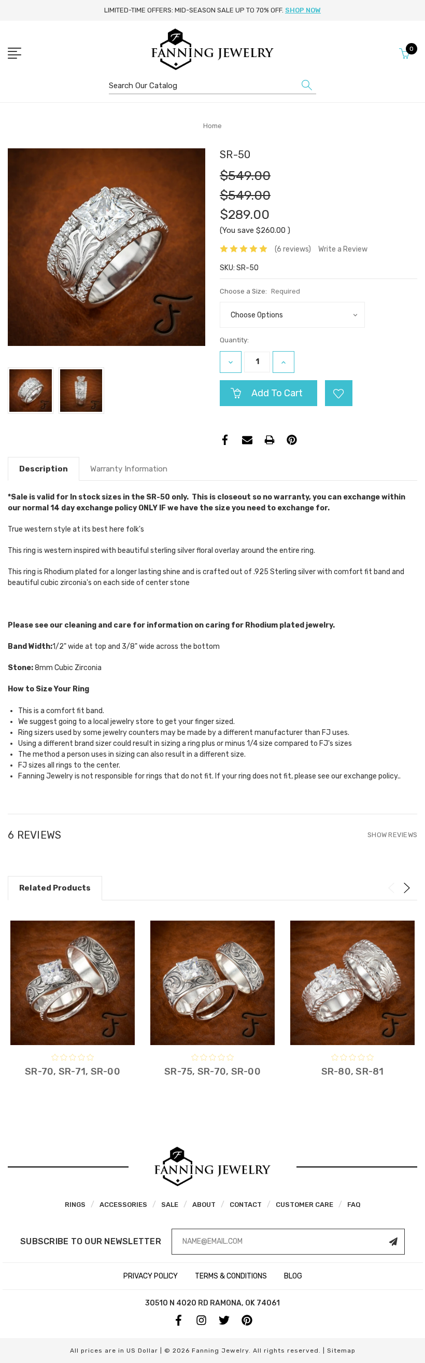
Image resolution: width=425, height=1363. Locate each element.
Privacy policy (150, 1276)
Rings (75, 1204)
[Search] (307, 87)
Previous (391, 888)
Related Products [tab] (55, 888)
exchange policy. (371, 776)
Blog (293, 1276)
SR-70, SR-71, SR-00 (72, 1071)
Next (407, 888)
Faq (354, 1204)
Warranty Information (128, 469)
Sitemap (341, 1350)
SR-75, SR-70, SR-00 (212, 1071)
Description (43, 469)
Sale (169, 1204)
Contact (246, 1204)
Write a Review (342, 249)
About (204, 1204)
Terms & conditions (231, 1276)
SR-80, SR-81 (352, 1071)
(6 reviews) (293, 249)
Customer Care (304, 1204)
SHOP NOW (303, 10)
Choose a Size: (260, 291)
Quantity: (234, 340)
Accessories (123, 1204)
